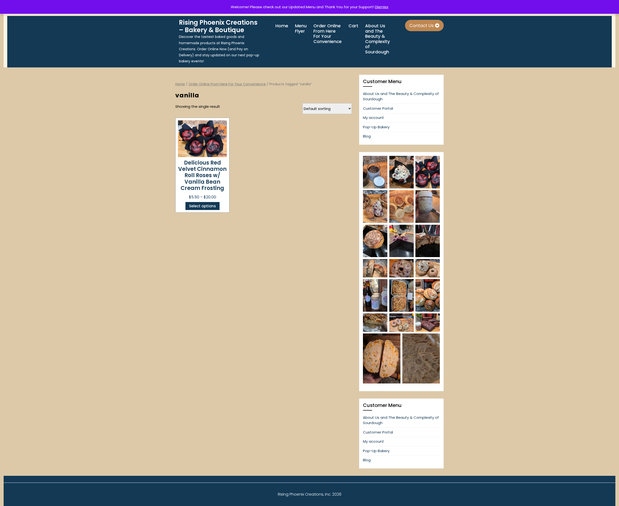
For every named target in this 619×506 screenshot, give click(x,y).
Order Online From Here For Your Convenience (327, 33)
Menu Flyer (301, 28)
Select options (202, 206)
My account (373, 117)
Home (281, 26)
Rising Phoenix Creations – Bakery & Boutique (218, 26)
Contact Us (422, 25)
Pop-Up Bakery (376, 127)
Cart (353, 26)
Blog (367, 136)
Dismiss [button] (381, 6)
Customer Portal (378, 108)
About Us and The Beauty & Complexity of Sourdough (377, 39)
